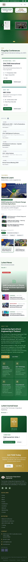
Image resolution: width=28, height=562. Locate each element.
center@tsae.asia (15, 1)
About (3, 497)
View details (7, 81)
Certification (4, 503)
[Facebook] (23, 1)
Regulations (5, 560)
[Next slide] (25, 25)
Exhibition (5, 235)
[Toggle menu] (25, 4)
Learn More (15, 356)
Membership (4, 510)
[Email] (9, 488)
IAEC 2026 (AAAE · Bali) (7, 523)
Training (12, 235)
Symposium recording (13, 232)
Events (3, 501)
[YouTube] (25, 1)
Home (3, 495)
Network (3, 508)
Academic (4, 506)
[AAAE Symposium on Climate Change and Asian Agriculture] (14, 190)
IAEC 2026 (7, 92)
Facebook (20, 235)
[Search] (21, 4)
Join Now (8, 465)
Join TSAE (5, 356)
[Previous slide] (2, 25)
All (3, 232)
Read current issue (8, 442)
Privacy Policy (12, 560)
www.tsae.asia (6, 544)
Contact (3, 512)
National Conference (6, 518)
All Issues (3, 412)
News (3, 499)
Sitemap (23, 560)
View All (3, 267)
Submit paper (17, 81)
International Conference (7, 521)
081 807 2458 (6, 1)
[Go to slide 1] (14, 41)
